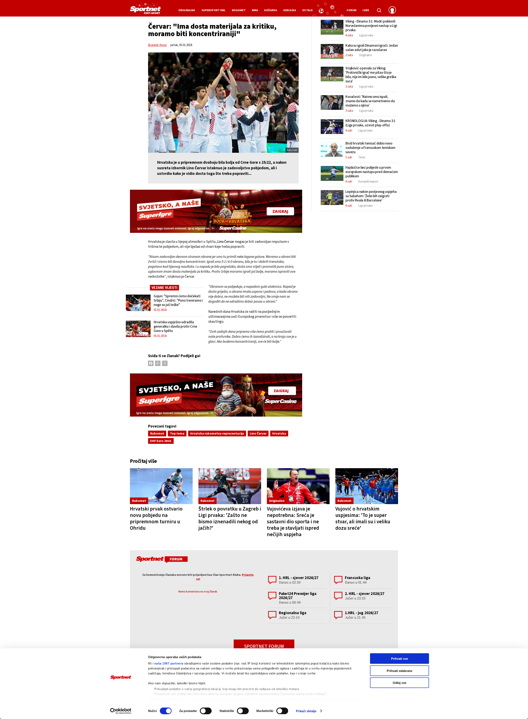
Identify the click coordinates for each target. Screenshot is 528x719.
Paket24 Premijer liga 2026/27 (297, 596)
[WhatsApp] (157, 363)
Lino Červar (258, 433)
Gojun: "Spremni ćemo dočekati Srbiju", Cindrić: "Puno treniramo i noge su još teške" (178, 300)
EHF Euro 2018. (161, 441)
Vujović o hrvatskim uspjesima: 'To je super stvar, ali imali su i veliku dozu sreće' (362, 518)
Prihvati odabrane (399, 670)
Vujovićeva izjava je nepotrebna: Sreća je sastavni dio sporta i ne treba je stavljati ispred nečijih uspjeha (293, 521)
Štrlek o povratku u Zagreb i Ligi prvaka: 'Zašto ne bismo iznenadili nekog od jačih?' (229, 518)
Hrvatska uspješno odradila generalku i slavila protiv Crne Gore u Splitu (175, 326)
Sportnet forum (264, 646)
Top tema (177, 433)
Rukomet (157, 433)
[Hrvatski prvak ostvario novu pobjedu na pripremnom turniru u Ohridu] (161, 486)
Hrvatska (279, 433)
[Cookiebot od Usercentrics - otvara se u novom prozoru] (121, 711)
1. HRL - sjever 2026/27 (298, 578)
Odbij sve (399, 683)
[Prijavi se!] (392, 10)
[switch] (206, 710)
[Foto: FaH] (223, 102)
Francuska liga (357, 578)
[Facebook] (150, 363)
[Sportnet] (145, 10)
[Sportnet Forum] (161, 560)
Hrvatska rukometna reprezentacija (217, 433)
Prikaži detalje (306, 711)
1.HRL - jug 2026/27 (361, 613)
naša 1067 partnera (168, 663)
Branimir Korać (157, 45)
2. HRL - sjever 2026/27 (364, 594)
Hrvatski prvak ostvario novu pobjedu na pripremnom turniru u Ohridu (156, 518)
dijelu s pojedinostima (168, 699)
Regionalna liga (292, 613)
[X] (164, 363)
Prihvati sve (399, 658)
